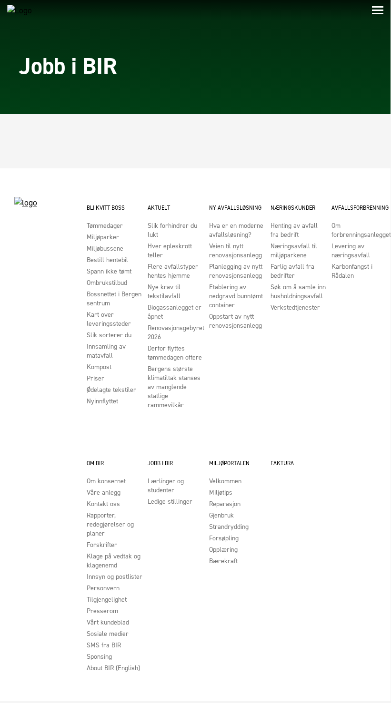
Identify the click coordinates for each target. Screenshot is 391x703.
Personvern (103, 588)
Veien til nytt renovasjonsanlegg (235, 251)
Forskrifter (102, 544)
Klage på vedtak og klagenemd (113, 561)
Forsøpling (224, 538)
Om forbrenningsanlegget (359, 230)
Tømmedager (105, 225)
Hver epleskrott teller (170, 251)
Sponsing (99, 656)
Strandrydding (229, 526)
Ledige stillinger (170, 501)
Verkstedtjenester (295, 307)
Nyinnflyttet (102, 401)
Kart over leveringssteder (109, 319)
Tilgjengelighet (107, 599)
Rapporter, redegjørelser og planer (110, 524)
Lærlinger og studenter (166, 486)
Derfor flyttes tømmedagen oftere (175, 353)
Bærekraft (223, 561)
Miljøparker (103, 237)
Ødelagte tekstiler (111, 389)
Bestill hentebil (107, 259)
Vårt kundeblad (108, 622)
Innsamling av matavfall (106, 351)
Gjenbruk (221, 515)
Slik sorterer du (109, 335)
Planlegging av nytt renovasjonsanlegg (235, 271)
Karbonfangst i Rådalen (351, 271)
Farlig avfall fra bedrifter (292, 271)
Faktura (282, 463)
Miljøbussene (105, 248)
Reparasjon (225, 503)
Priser (95, 378)
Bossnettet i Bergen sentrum (114, 299)
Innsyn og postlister (114, 576)
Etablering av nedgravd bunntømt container (236, 296)
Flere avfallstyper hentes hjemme (173, 271)
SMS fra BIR (104, 645)
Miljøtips (220, 492)
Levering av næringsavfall (350, 251)
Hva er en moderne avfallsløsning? (236, 230)
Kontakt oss (103, 503)
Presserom (102, 610)
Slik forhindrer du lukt (172, 230)
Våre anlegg (103, 492)
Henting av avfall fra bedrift (294, 230)
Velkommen (225, 481)
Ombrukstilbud (107, 282)
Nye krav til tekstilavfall (164, 292)
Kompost (99, 366)
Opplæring (223, 549)
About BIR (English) (113, 668)
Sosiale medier (108, 633)
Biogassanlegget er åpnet (174, 312)
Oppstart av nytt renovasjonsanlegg (235, 321)
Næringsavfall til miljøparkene (294, 251)
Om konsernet (106, 481)
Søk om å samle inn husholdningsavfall (298, 292)
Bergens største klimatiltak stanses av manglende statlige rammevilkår (174, 387)
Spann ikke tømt (109, 271)
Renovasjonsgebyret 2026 (176, 332)
